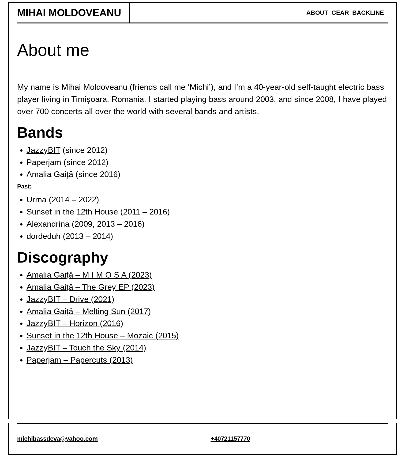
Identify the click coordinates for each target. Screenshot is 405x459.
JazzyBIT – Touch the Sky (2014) (86, 347)
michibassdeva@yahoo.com (57, 438)
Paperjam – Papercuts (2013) (79, 359)
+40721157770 (230, 438)
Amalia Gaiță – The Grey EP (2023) (90, 286)
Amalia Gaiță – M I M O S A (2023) (89, 274)
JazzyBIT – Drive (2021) (70, 299)
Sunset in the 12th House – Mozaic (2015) (102, 335)
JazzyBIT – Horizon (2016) (74, 323)
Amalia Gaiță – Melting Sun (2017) (88, 311)
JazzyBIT (43, 150)
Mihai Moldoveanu (69, 12)
